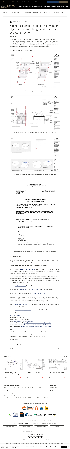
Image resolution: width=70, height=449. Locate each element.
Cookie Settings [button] (49, 446)
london (11, 331)
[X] (38, 437)
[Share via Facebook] (10, 344)
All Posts (5, 12)
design (37, 336)
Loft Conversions (26, 12)
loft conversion (27, 331)
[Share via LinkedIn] (17, 344)
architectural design (14, 334)
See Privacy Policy (13, 447)
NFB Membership (38, 1)
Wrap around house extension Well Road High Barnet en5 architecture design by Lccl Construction (12, 373)
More (62, 12)
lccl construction (31, 336)
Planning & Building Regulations (41, 12)
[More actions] (59, 22)
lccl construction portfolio (53, 334)
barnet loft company (23, 336)
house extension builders (18, 331)
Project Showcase (14, 339)
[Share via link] (20, 344)
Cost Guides (55, 12)
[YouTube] (35, 437)
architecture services (23, 334)
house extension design (53, 331)
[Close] (68, 446)
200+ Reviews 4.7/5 (18, 1)
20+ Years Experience (28, 1)
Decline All (57, 446)
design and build (44, 331)
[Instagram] (29, 437)
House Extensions (14, 12)
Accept (64, 446)
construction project (14, 336)
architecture (38, 334)
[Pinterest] (41, 437)
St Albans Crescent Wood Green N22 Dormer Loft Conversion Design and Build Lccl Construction (34, 373)
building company (31, 334)
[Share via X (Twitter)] (13, 344)
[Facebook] (32, 437)
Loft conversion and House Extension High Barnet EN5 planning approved (56, 373)
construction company (35, 331)
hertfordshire (42, 336)
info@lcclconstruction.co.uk (56, 393)
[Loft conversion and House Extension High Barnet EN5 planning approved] (57, 364)
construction (45, 334)
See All (65, 356)
